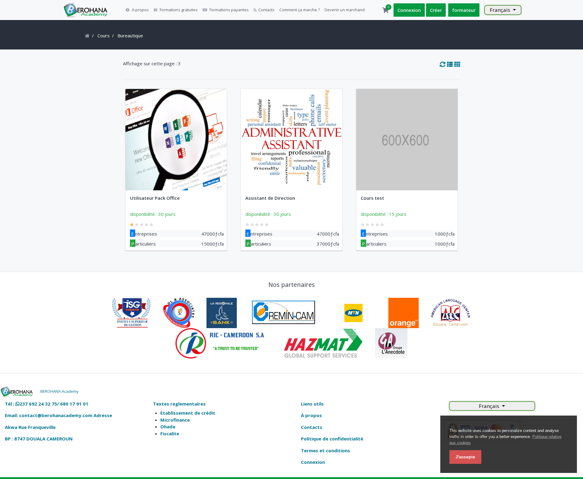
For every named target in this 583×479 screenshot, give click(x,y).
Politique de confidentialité (332, 439)
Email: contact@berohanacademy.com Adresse (58, 415)
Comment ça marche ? (299, 9)
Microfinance (175, 420)
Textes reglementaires (179, 404)
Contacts (266, 9)
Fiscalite (169, 433)
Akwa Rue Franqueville (30, 427)
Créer (436, 10)
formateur (464, 10)
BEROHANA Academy (59, 391)
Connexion (409, 10)
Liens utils (312, 404)
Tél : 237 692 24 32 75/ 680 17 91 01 (46, 404)
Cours (103, 35)
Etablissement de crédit (187, 413)
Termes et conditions (325, 450)
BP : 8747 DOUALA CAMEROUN (39, 439)
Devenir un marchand (345, 9)
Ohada (167, 426)
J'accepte (465, 456)
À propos (311, 415)
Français (500, 9)
